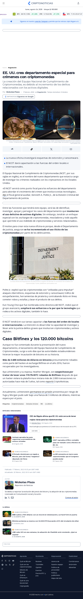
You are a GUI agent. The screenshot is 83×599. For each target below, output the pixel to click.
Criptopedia (24, 586)
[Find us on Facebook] (2, 561)
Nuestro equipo (57, 564)
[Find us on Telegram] (2, 565)
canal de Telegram (41, 21)
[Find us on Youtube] (13, 561)
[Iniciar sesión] (78, 3)
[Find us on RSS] (10, 565)
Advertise (72, 567)
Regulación (12, 68)
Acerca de (55, 561)
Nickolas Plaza (13, 92)
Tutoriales (39, 564)
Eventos (39, 570)
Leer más (36, 430)
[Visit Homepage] (40, 3)
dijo (5, 194)
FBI (42, 404)
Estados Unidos (32, 404)
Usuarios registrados (62, 437)
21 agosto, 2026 (58, 461)
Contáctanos (74, 561)
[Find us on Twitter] (5, 561)
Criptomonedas (18, 404)
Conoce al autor (71, 497)
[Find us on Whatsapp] (2, 569)
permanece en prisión (41, 391)
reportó (49, 381)
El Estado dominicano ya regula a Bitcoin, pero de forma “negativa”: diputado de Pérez (26, 456)
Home (4, 68)
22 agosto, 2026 (18, 444)
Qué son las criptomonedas (26, 565)
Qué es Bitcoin (25, 561)
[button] (41, 149)
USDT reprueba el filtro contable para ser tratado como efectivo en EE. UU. (66, 442)
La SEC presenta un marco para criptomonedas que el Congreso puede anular (66, 456)
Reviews (39, 561)
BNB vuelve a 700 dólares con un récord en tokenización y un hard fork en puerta (44, 515)
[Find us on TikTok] (13, 565)
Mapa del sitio (56, 578)
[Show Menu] (4, 3)
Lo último (48, 404)
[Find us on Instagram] (9, 561)
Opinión (39, 567)
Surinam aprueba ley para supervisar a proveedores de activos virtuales (23, 439)
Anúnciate (73, 564)
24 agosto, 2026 (47, 423)
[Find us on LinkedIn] (6, 565)
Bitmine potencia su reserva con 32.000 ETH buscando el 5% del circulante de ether (45, 521)
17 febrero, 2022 (28, 92)
